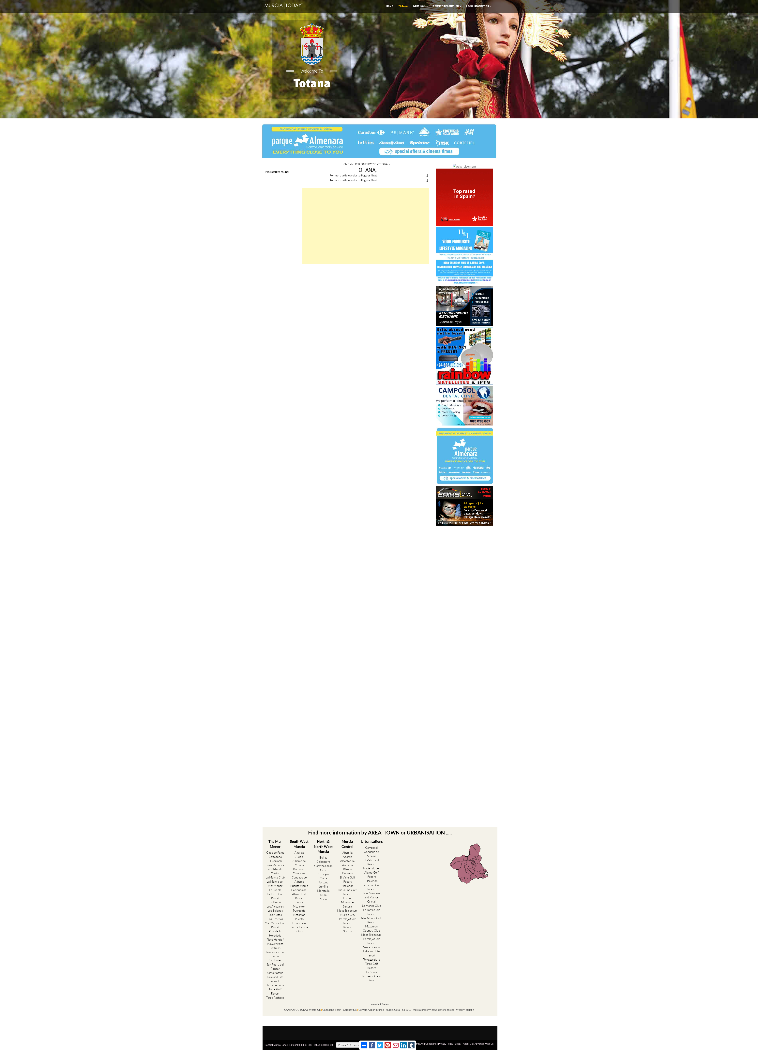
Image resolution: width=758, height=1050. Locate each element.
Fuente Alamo (299, 886)
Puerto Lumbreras (299, 921)
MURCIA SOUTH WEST (363, 164)
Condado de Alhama (299, 879)
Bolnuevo (299, 869)
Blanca (347, 869)
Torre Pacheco (275, 997)
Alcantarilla (347, 861)
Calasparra (323, 861)
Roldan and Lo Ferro (275, 954)
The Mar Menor (275, 843)
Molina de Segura (347, 904)
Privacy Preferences (348, 1044)
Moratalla (323, 890)
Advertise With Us (484, 1043)
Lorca (299, 902)
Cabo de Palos (275, 852)
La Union (275, 902)
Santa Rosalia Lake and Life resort (275, 977)
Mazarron (299, 906)
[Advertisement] (365, 226)
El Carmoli (275, 861)
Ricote (347, 927)
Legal (458, 1043)
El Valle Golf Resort (347, 879)
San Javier (275, 960)
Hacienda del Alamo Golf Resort (299, 894)
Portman (275, 948)
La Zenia (371, 972)
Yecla (323, 899)
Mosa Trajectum (347, 910)
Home (389, 6)
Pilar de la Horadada (275, 933)
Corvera (347, 873)
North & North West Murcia (323, 846)
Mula (323, 895)
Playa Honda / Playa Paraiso (275, 942)
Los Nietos (275, 915)
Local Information (477, 6)
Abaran (347, 857)
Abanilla (347, 852)
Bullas (323, 857)
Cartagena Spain (331, 1010)
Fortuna (323, 882)
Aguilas (299, 852)
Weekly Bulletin (465, 1010)
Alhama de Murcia (299, 863)
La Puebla (275, 890)
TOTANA (383, 164)
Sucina (347, 931)
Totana (403, 6)
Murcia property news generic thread (433, 1010)
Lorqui (347, 898)
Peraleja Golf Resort (347, 921)
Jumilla (323, 886)
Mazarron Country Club (371, 928)
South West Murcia (299, 843)
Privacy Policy (445, 1043)
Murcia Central (347, 843)
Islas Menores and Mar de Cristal (275, 869)
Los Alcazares (275, 906)
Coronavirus (350, 1010)
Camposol (299, 873)
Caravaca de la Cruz (323, 868)
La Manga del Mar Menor (275, 884)
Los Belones (275, 910)
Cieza (323, 878)
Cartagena (275, 857)
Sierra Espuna (299, 927)
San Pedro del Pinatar (275, 966)
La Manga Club (275, 877)
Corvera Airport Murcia (371, 1010)
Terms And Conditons (425, 1043)
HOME (345, 164)
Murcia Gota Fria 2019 (398, 1010)
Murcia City (347, 915)
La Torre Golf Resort (275, 896)
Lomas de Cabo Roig (371, 978)
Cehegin (323, 874)
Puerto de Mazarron (299, 913)
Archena (347, 865)
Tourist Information (446, 6)
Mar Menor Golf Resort (275, 925)
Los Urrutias (275, 919)
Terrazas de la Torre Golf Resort (275, 989)
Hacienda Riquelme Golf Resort (347, 890)
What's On (419, 6)
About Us (468, 1043)
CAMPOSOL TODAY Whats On (302, 1010)
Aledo (299, 857)
